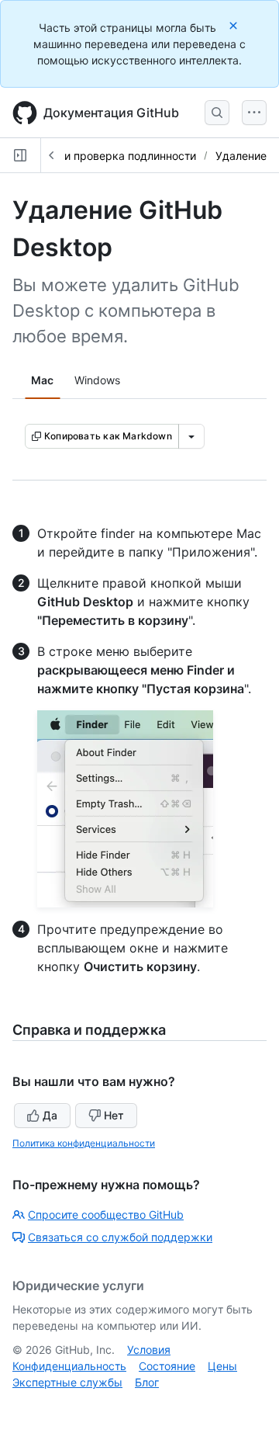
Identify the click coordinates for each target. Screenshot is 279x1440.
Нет (114, 1115)
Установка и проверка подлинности (101, 155)
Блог (147, 1382)
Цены (222, 1365)
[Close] (234, 25)
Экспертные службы (67, 1382)
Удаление (241, 155)
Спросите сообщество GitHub (106, 1214)
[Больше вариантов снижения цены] (191, 436)
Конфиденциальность (69, 1365)
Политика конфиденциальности (83, 1143)
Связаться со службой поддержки (120, 1237)
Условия (148, 1349)
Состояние (167, 1365)
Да (50, 1115)
